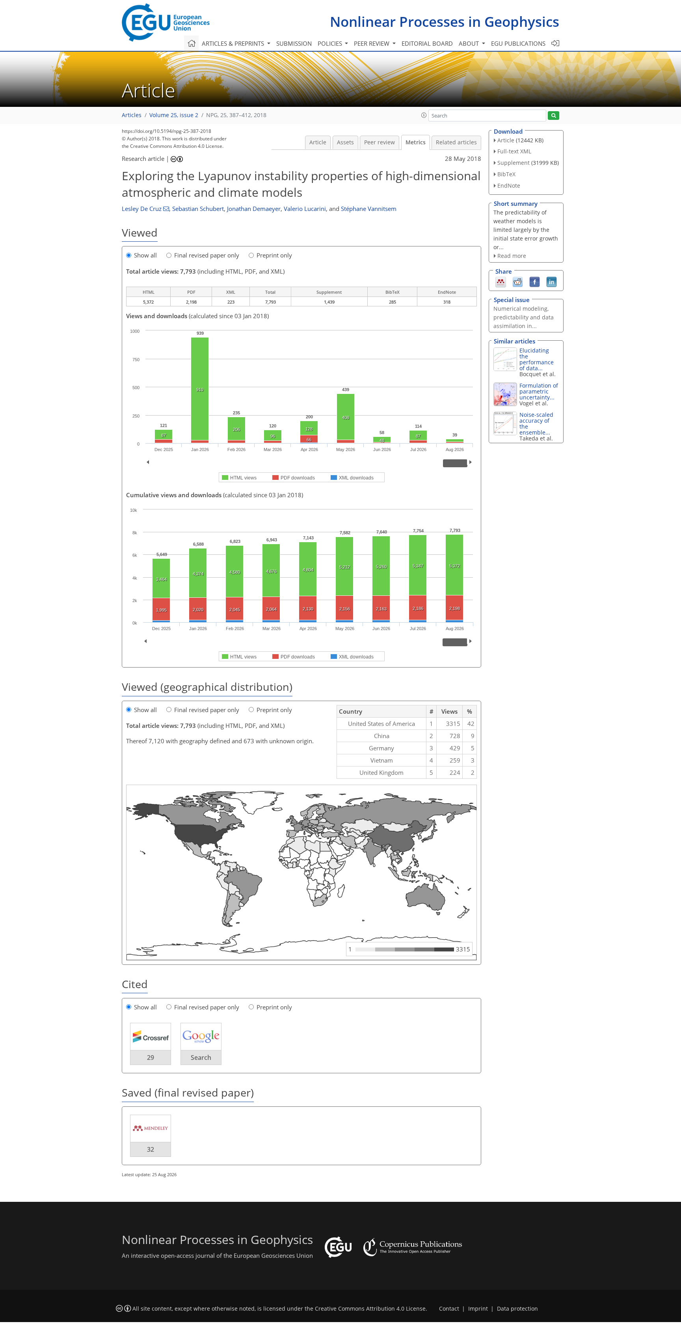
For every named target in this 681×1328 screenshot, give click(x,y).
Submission (294, 43)
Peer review (379, 142)
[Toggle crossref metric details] (150, 1036)
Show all (145, 255)
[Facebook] (534, 281)
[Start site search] (553, 115)
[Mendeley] (500, 281)
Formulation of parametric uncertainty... (538, 391)
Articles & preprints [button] (234, 43)
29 (150, 1057)
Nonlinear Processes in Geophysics (444, 21)
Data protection (517, 1308)
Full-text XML (514, 151)
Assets (345, 142)
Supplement (513, 162)
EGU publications (518, 43)
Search (201, 1057)
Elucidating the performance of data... (536, 359)
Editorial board (427, 43)
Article (317, 142)
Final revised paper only (206, 255)
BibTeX (506, 174)
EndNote (508, 185)
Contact (449, 1308)
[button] (424, 115)
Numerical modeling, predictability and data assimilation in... (523, 317)
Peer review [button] (372, 43)
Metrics (416, 142)
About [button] (469, 43)
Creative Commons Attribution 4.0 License (370, 1308)
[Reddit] (517, 281)
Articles (131, 115)
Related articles (456, 142)
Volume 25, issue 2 (173, 115)
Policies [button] (331, 43)
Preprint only (274, 255)
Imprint (478, 1308)
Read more (511, 255)
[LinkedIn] (551, 281)
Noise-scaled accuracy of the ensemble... (536, 423)
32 (150, 1149)
